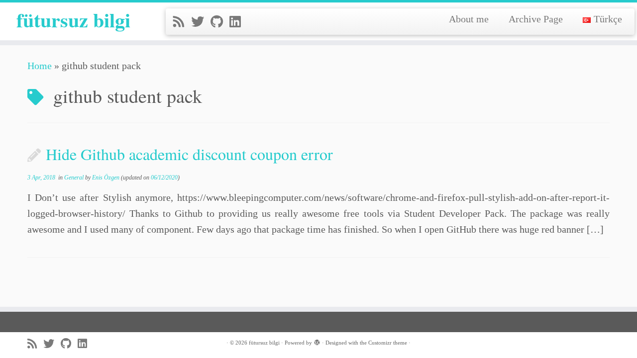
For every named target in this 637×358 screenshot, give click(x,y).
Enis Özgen (105, 177)
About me (469, 18)
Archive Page (536, 18)
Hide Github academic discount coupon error (189, 154)
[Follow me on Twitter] (201, 22)
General (74, 177)
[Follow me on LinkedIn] (238, 22)
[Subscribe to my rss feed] (182, 22)
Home (39, 65)
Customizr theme (387, 343)
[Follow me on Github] (220, 22)
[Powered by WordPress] (317, 341)
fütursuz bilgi (73, 20)
